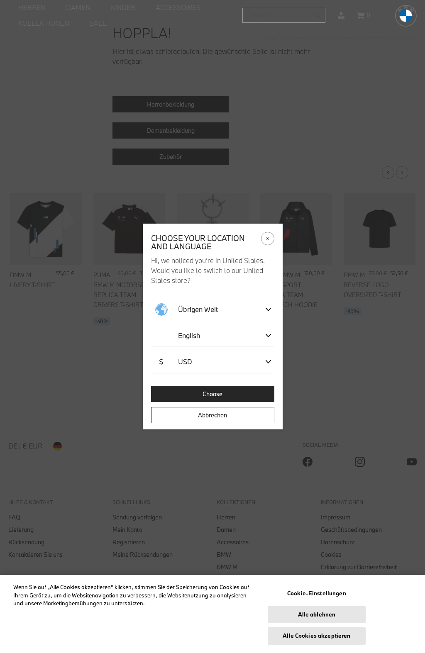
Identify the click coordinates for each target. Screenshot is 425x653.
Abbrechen (212, 415)
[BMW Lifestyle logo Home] (406, 16)
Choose (212, 394)
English (189, 335)
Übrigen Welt (198, 309)
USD (175, 361)
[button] (341, 15)
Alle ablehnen (317, 614)
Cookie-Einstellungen (316, 593)
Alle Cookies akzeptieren (316, 635)
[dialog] (212, 326)
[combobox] (283, 15)
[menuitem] (32, 7)
